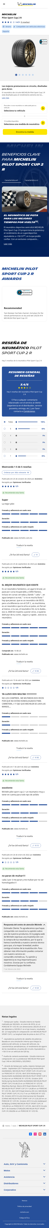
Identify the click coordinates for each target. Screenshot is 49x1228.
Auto (14, 1126)
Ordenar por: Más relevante (15, 472)
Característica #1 (11, 180)
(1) (36, 222)
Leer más (5, 98)
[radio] (24, 422)
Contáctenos (29, 411)
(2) (24, 235)
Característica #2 (31, 180)
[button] (16, 22)
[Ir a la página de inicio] (26, 4)
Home (7, 1126)
